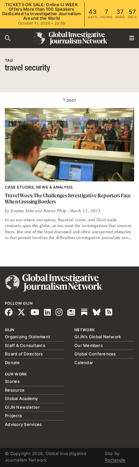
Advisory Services (23, 424)
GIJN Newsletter (22, 407)
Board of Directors (24, 353)
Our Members (88, 345)
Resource (15, 390)
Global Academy (21, 398)
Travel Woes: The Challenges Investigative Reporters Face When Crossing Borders (68, 198)
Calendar (83, 362)
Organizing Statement (27, 336)
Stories (12, 381)
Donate (12, 362)
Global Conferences (95, 353)
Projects (13, 415)
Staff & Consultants (25, 345)
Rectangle (115, 459)
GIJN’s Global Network (97, 336)
